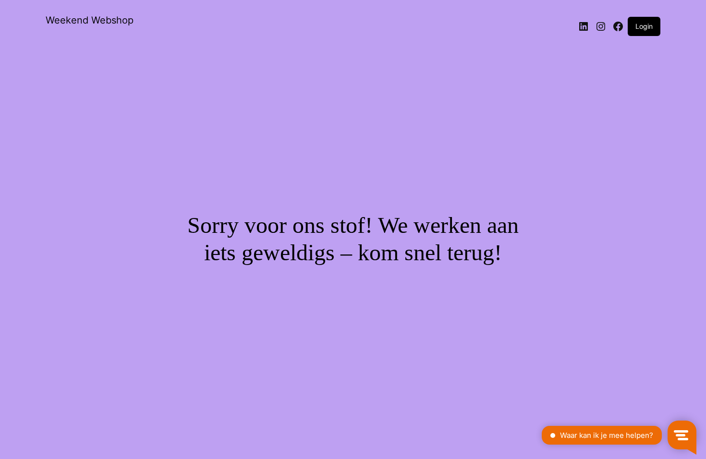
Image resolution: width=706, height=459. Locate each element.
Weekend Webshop (90, 20)
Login (644, 26)
